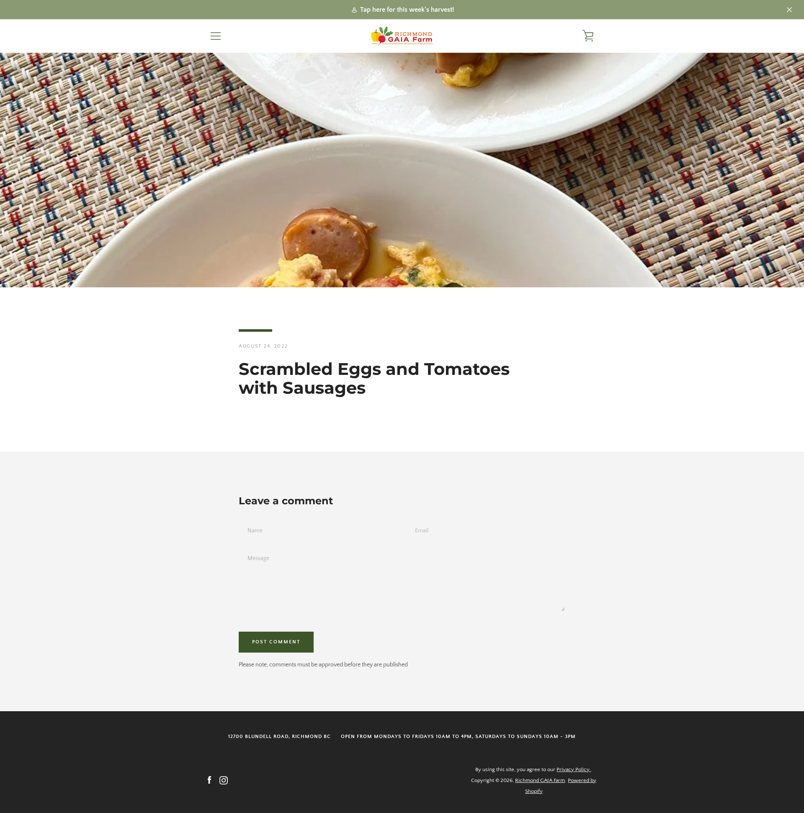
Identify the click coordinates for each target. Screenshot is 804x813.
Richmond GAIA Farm (540, 780)
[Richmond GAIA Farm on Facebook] (209, 780)
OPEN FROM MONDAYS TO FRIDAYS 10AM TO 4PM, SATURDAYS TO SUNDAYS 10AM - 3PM (458, 736)
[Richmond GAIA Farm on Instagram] (223, 780)
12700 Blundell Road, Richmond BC (279, 736)
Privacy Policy (574, 769)
